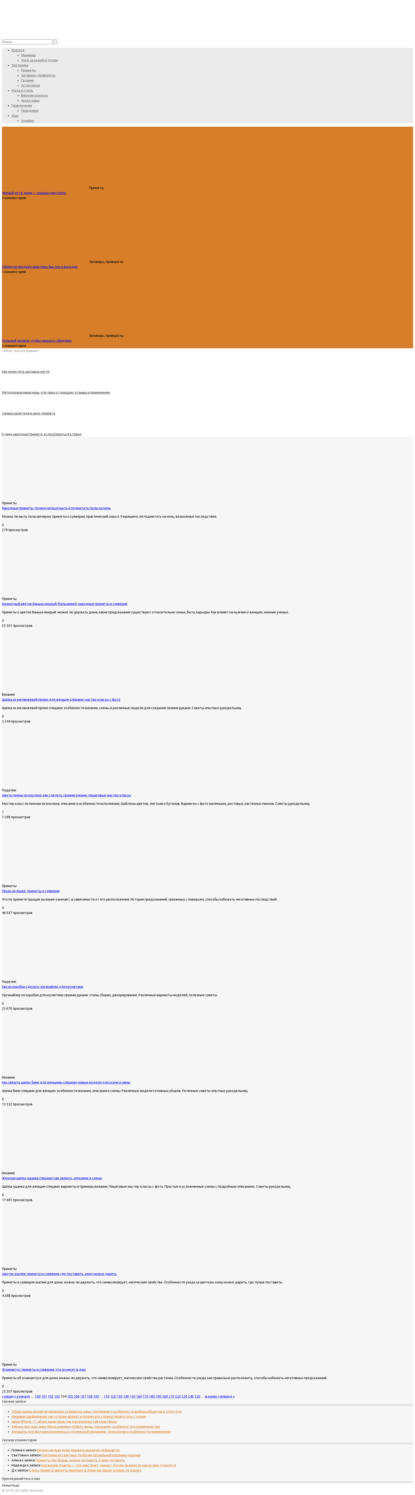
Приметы (28, 70)
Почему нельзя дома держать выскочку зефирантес (78, 1450)
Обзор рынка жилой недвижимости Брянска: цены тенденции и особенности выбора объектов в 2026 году (97, 1411)
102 (51, 1396)
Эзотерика (20, 65)
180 (152, 1396)
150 (132, 1396)
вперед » (227, 1396)
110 (107, 1396)
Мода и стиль (22, 90)
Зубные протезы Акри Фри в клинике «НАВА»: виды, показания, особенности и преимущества (86, 1427)
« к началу (22, 1396)
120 (113, 1396)
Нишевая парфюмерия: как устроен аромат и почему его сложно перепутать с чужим (79, 1416)
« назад (8, 1396)
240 (191, 1396)
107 (83, 1396)
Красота (18, 50)
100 (38, 1396)
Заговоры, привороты (38, 75)
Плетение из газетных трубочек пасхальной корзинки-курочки (90, 1455)
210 (171, 1396)
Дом (15, 116)
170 (145, 1396)
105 (70, 1396)
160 (139, 1396)
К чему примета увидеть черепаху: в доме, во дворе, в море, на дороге (85, 1470)
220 (178, 1396)
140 (126, 1396)
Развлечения (22, 105)
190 (158, 1396)
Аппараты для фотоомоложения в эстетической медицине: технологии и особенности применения (91, 1432)
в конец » (212, 1396)
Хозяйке (27, 121)
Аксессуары (30, 100)
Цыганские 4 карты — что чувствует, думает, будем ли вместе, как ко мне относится (108, 1465)
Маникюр (28, 55)
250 (197, 1396)
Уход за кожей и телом (39, 60)
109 (96, 1396)
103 (57, 1396)
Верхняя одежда (34, 95)
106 (76, 1396)
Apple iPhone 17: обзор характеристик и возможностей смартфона (64, 1422)
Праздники (29, 111)
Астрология (30, 85)
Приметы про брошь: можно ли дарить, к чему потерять (80, 1460)
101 (44, 1396)
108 (89, 1396)
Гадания (27, 80)
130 (119, 1396)
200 (165, 1396)
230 (184, 1396)
